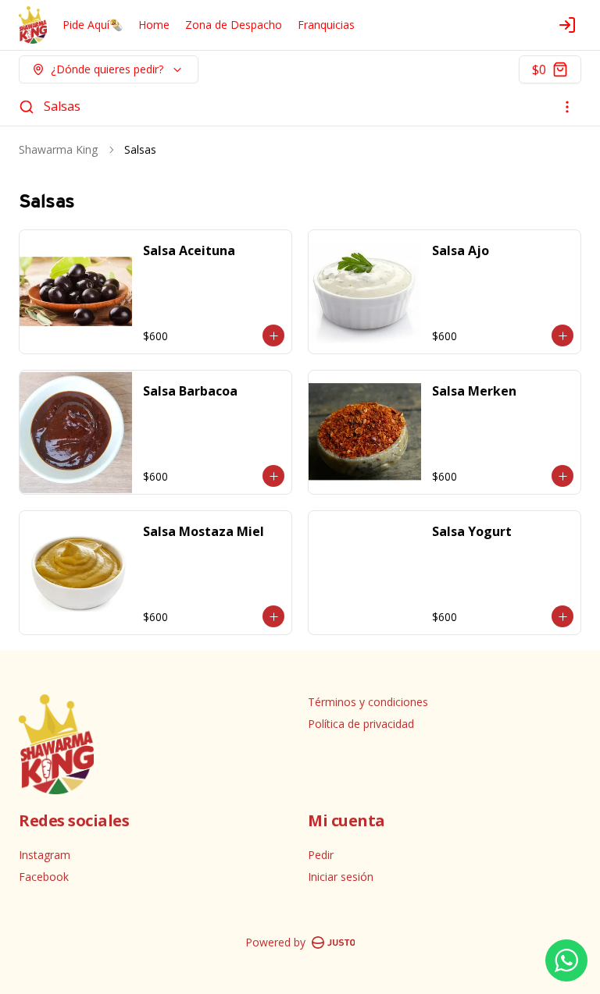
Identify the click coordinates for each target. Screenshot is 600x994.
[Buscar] (26, 107)
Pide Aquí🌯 (92, 24)
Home (154, 24)
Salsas (62, 106)
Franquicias (326, 24)
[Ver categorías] (567, 107)
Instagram (44, 854)
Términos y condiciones (368, 701)
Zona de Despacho (233, 24)
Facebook (44, 876)
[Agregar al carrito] (273, 335)
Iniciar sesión (340, 876)
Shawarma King (58, 149)
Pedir (321, 854)
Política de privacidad (361, 723)
